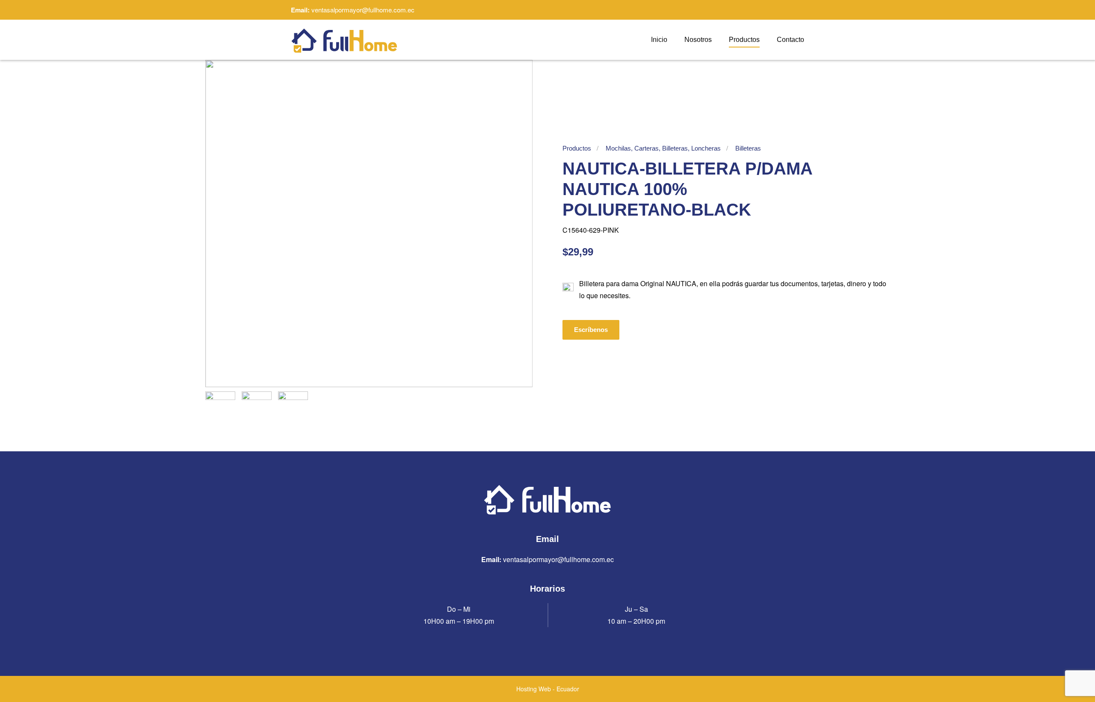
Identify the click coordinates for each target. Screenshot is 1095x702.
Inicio (659, 39)
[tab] (220, 406)
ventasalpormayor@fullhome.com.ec (362, 9)
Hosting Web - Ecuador (547, 688)
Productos (744, 39)
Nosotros (698, 39)
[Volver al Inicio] (344, 40)
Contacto (790, 39)
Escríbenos (591, 329)
